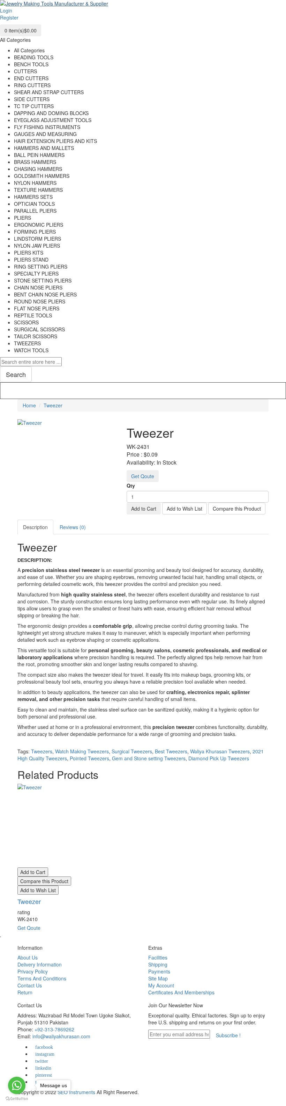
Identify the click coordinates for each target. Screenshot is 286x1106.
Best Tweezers (171, 751)
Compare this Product (237, 508)
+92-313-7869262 (54, 1029)
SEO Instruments (76, 1092)
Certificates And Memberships (181, 992)
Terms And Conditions (41, 978)
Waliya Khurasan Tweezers (220, 751)
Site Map (158, 978)
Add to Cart (143, 508)
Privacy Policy (32, 971)
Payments (159, 971)
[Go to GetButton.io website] (17, 1099)
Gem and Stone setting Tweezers (149, 758)
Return (24, 992)
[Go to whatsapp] (16, 1085)
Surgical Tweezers (132, 751)
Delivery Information (39, 964)
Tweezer (53, 405)
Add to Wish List (184, 508)
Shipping (157, 964)
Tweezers (41, 751)
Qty (131, 485)
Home (29, 405)
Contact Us (29, 985)
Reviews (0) (73, 527)
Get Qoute (142, 476)
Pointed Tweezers (89, 758)
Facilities (157, 957)
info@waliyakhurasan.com (61, 1036)
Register (9, 17)
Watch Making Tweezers (82, 751)
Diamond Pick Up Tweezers (218, 758)
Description (35, 527)
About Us (27, 957)
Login (6, 10)
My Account (161, 985)
